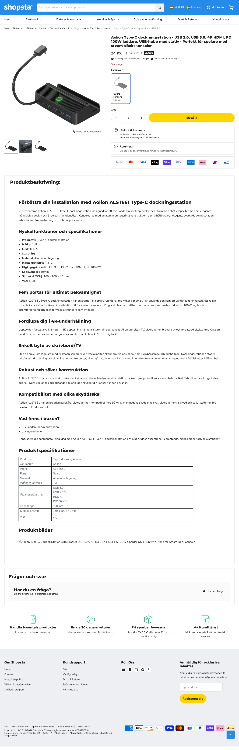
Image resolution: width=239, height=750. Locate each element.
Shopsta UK (106, 733)
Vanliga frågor (71, 674)
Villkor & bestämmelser (17, 684)
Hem (7, 19)
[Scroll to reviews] (173, 50)
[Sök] (159, 8)
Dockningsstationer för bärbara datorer (89, 28)
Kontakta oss (221, 19)
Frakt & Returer (187, 19)
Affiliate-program (14, 689)
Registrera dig (192, 699)
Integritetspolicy (13, 679)
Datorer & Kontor (67, 19)
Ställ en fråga (214, 591)
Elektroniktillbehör (37, 28)
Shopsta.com (10, 735)
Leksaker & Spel (106, 19)
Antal (114, 110)
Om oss (8, 674)
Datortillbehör (57, 28)
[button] (185, 7)
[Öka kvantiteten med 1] (141, 117)
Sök (65, 669)
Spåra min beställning (148, 19)
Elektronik (32, 19)
